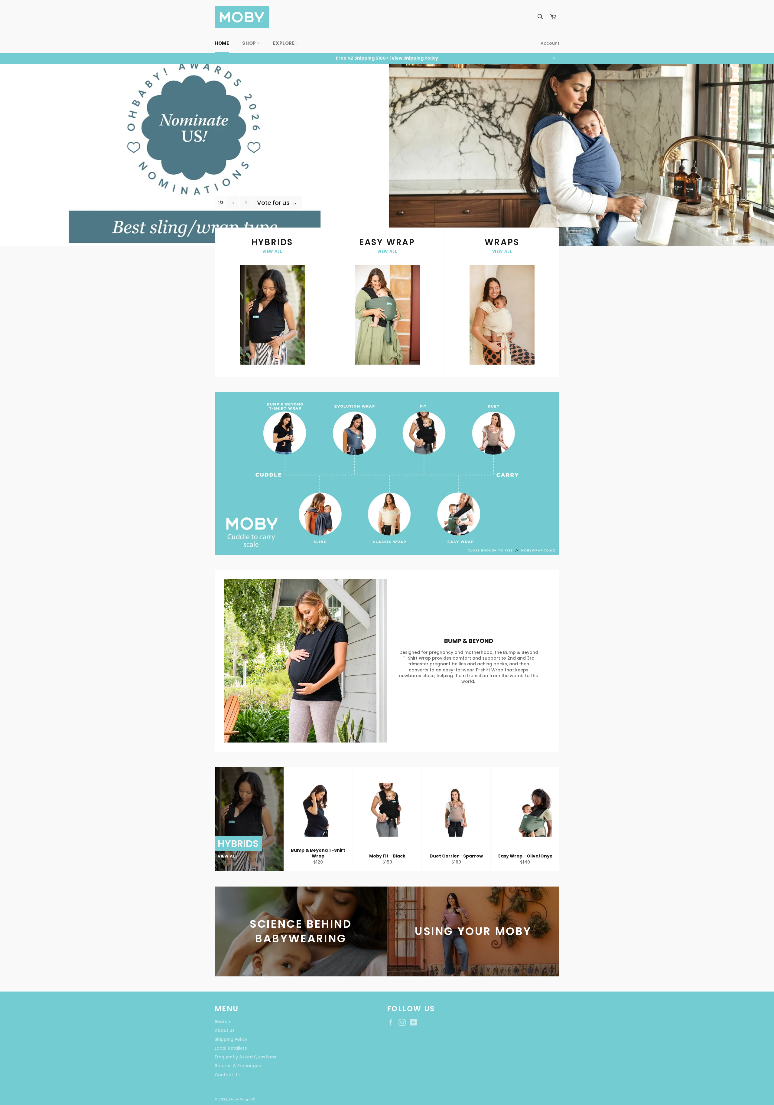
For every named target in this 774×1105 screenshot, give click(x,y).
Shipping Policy (231, 1039)
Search (222, 1021)
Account (550, 43)
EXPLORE (284, 43)
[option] (387, 155)
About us (225, 1030)
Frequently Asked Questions (245, 1057)
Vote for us (277, 202)
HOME (222, 43)
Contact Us (227, 1075)
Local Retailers (231, 1048)
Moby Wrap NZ (242, 1099)
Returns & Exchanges (238, 1066)
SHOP (249, 43)
